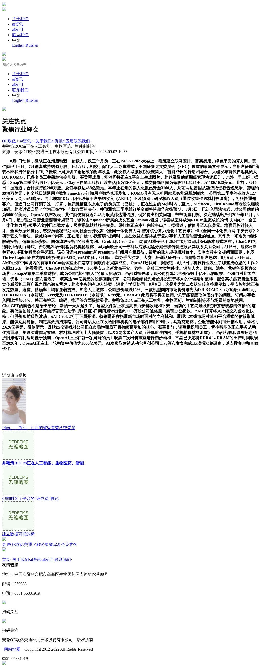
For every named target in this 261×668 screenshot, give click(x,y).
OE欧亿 (9, 141)
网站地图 (12, 649)
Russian (31, 45)
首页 (6, 559)
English (18, 45)
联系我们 (20, 35)
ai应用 (17, 29)
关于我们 (20, 19)
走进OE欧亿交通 (39, 544)
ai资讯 (17, 24)
